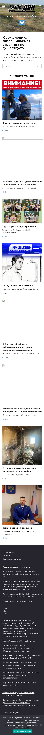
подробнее (16, 720)
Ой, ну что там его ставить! (17, 285)
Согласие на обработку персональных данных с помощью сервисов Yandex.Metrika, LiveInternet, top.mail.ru (20, 702)
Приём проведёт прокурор (17, 528)
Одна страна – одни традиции (19, 226)
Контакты (6, 556)
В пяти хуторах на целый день (19, 123)
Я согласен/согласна (22, 731)
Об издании (8, 552)
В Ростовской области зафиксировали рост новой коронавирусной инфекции (17, 347)
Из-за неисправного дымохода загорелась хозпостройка (19, 469)
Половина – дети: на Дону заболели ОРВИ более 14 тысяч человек (22, 183)
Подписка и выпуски (12, 559)
